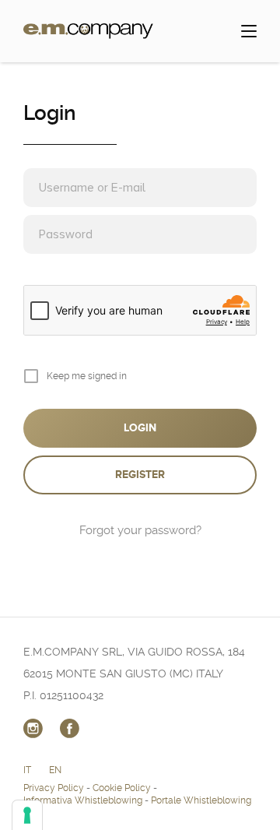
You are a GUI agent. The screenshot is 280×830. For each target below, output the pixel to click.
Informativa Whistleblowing (82, 800)
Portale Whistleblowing (201, 800)
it (27, 770)
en (55, 770)
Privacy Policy (53, 788)
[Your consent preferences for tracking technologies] (27, 815)
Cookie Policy (122, 788)
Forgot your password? (140, 530)
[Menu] (249, 31)
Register (140, 474)
